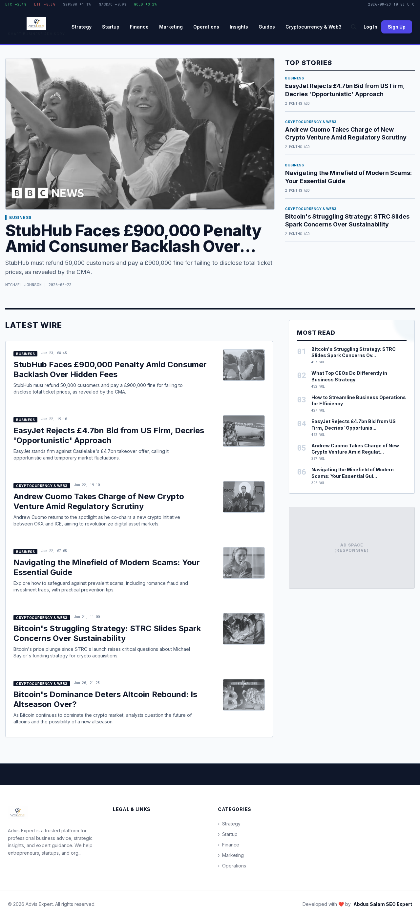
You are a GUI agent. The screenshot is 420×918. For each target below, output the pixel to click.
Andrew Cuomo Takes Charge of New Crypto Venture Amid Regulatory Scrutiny (98, 501)
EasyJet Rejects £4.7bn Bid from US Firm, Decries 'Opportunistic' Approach (108, 435)
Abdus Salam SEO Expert (382, 904)
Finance (139, 27)
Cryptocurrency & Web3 (313, 27)
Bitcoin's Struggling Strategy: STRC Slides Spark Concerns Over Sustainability (107, 633)
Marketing (171, 27)
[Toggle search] (354, 27)
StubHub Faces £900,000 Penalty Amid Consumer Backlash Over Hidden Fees (133, 246)
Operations (206, 27)
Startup (110, 27)
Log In (370, 27)
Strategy (82, 27)
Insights (239, 27)
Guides (267, 27)
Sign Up (397, 27)
